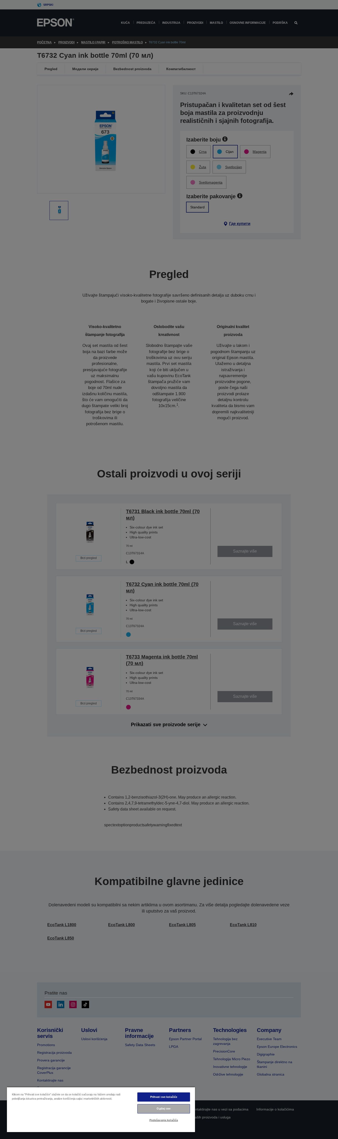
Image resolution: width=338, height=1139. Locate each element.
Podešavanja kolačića (163, 1120)
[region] (101, 1109)
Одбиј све (163, 1108)
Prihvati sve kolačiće (163, 1096)
